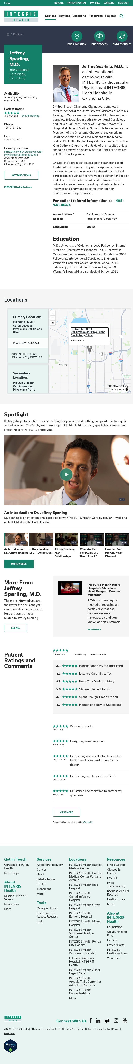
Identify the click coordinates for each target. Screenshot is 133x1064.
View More (66, 812)
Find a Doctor (116, 864)
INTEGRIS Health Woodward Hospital (82, 951)
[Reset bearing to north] (52, 322)
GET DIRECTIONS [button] (21, 175)
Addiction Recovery (50, 864)
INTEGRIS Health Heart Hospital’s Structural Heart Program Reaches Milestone (104, 589)
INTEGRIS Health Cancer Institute (80, 991)
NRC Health (87, 822)
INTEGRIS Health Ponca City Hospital (85, 943)
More (7, 909)
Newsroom (11, 904)
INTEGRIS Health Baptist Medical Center (85, 866)
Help (7, 3)
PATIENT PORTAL (77, 3)
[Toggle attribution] (127, 389)
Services (64, 15)
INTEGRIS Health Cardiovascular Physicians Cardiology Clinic (23, 153)
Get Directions (77, 340)
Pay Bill (112, 877)
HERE (121, 389)
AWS (115, 389)
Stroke (41, 884)
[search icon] (122, 15)
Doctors (50, 15)
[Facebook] (90, 1020)
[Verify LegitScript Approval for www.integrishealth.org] (10, 1045)
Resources (95, 15)
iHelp (40, 921)
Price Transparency (116, 884)
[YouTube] (125, 1020)
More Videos (19, 564)
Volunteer (113, 958)
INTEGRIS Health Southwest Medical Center (81, 933)
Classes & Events (113, 871)
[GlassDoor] (107, 1020)
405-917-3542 (12, 139)
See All (15, 628)
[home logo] (21, 18)
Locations (79, 15)
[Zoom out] (52, 317)
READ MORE (94, 629)
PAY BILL (95, 3)
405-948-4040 (12, 127)
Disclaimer (9, 1033)
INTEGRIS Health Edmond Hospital (80, 914)
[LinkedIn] (98, 1020)
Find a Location (76, 44)
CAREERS (109, 3)
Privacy (116, 1029)
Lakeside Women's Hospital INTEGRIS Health (81, 961)
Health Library (116, 899)
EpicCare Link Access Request (47, 914)
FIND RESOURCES (122, 44)
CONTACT (123, 3)
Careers (112, 940)
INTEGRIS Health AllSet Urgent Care (84, 971)
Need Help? (11, 873)
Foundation (114, 927)
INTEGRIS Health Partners (18, 187)
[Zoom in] (52, 312)
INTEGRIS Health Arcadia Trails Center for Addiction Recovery (85, 981)
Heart (40, 874)
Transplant (44, 888)
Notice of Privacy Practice (97, 1029)
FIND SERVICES (99, 44)
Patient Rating (14, 108)
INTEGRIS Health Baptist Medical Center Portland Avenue (85, 876)
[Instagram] (116, 1020)
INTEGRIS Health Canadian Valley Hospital (80, 896)
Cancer (41, 869)
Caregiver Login (47, 908)
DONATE (59, 3)
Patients (110, 15)
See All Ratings (30, 115)
